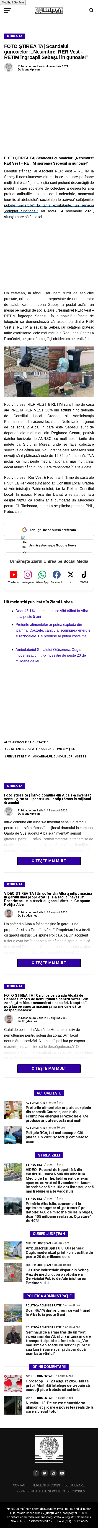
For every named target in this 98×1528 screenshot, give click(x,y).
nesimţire (67, 749)
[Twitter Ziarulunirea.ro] (44, 1473)
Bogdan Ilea (29, 915)
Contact (20, 1485)
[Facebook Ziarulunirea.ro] (36, 1473)
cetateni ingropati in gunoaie (30, 749)
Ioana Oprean (31, 69)
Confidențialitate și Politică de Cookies (51, 1491)
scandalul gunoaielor (53, 756)
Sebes (81, 756)
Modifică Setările (13, 2)
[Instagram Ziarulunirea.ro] (53, 1473)
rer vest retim (18, 756)
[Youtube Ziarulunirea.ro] (62, 1473)
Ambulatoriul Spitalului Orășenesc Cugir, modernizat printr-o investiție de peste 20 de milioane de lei (50, 655)
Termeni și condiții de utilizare (58, 1485)
